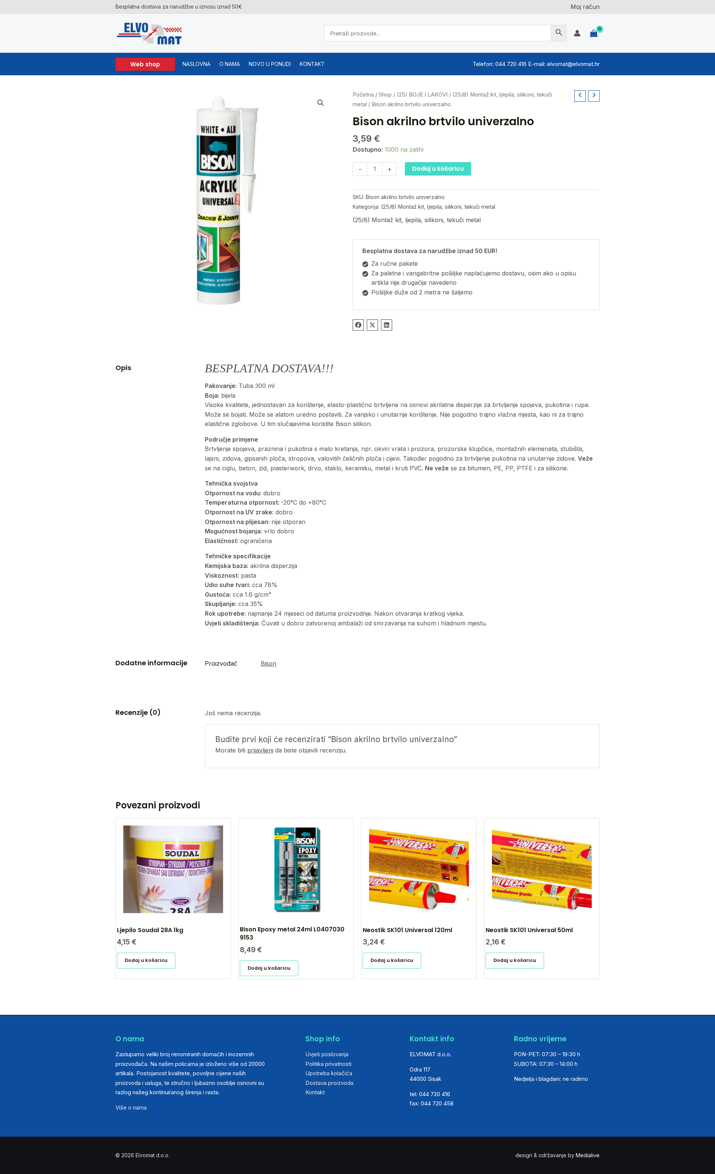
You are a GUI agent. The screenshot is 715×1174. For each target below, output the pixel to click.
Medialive (588, 1155)
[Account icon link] (577, 33)
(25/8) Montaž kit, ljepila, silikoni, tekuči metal (438, 206)
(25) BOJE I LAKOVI (422, 94)
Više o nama (131, 1107)
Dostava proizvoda (329, 1082)
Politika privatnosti (328, 1063)
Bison (268, 663)
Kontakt (315, 1092)
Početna (363, 94)
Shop (385, 94)
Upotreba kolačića (328, 1073)
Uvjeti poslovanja (327, 1054)
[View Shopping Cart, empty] (594, 33)
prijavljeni (260, 750)
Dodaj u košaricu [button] (146, 960)
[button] (145, 64)
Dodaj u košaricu (438, 168)
